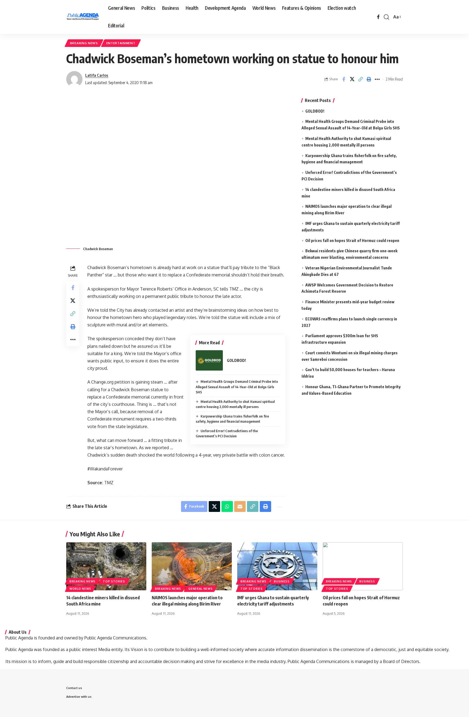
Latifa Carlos (96, 75)
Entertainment (120, 43)
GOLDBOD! (236, 360)
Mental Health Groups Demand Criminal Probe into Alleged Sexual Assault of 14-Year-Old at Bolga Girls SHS (237, 386)
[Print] (369, 79)
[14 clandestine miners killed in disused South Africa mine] (106, 566)
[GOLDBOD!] (209, 360)
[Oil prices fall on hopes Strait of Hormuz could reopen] (363, 566)
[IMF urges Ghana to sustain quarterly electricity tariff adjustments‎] (277, 566)
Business (282, 581)
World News (80, 588)
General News (200, 588)
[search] (386, 17)
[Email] (240, 506)
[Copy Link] (360, 79)
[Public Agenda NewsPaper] (82, 17)
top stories (114, 581)
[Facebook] (378, 17)
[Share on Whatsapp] (227, 506)
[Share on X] (352, 79)
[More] (377, 79)
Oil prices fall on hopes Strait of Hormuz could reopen (352, 240)
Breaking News (84, 43)
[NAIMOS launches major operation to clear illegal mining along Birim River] (192, 566)
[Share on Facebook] (343, 79)
